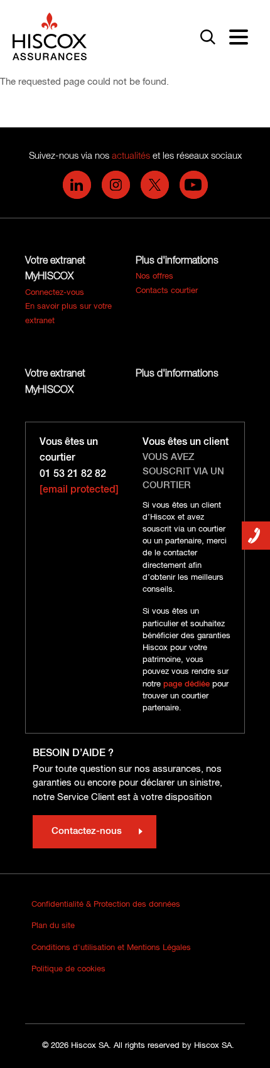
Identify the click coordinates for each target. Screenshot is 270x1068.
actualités (131, 156)
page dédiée (186, 684)
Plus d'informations (177, 261)
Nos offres (154, 276)
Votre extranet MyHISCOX (55, 269)
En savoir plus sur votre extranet (68, 313)
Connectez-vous (54, 293)
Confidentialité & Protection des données (105, 904)
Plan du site (53, 926)
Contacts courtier (167, 291)
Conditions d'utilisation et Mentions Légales (111, 948)
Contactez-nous (86, 831)
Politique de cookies (68, 969)
